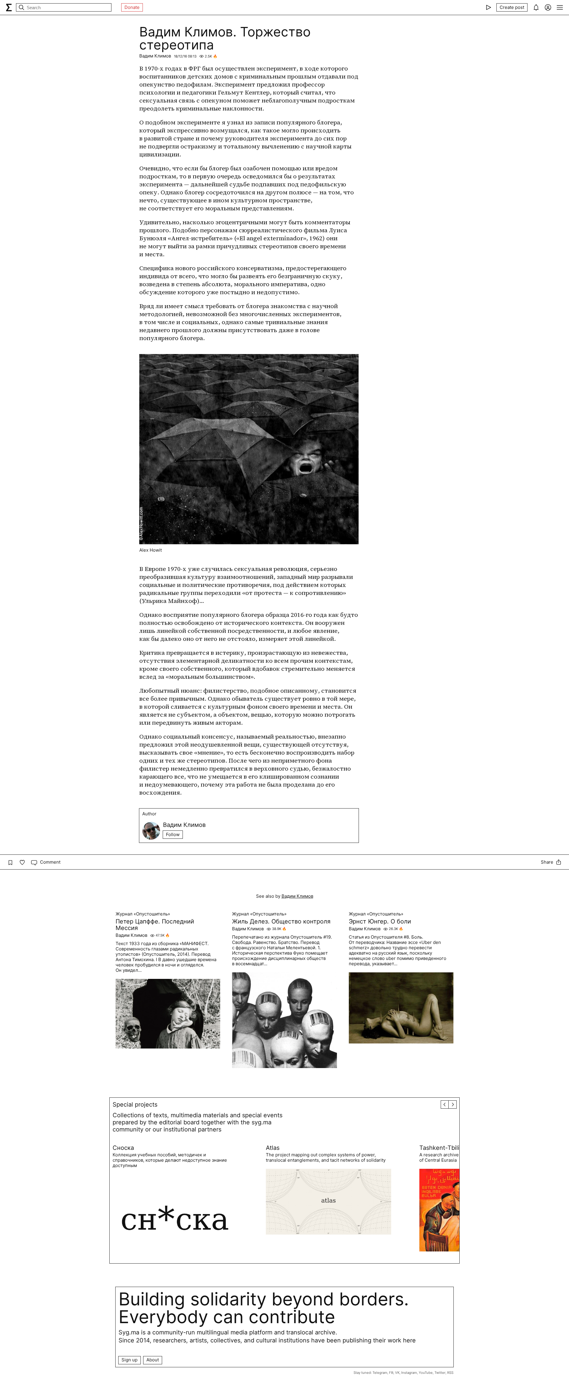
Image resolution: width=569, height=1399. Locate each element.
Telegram (380, 1373)
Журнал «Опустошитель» (143, 914)
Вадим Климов (155, 56)
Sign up (130, 1360)
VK (397, 1373)
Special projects (135, 1104)
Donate (132, 7)
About (152, 1360)
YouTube (426, 1373)
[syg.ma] (9, 7)
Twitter (439, 1373)
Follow (173, 834)
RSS (450, 1373)
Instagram (409, 1373)
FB (391, 1373)
